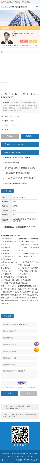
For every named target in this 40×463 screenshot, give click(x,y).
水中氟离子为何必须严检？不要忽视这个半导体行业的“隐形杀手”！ (21, 178)
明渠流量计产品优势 (11, 163)
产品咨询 (10, 136)
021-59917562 (36, 344)
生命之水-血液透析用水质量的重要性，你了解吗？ (21, 168)
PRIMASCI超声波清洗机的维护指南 (17, 173)
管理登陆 (19, 460)
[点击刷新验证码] (22, 383)
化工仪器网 (35, 460)
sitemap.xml (10, 460)
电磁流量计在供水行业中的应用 (15, 183)
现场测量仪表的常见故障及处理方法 (17, 157)
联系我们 (29, 136)
